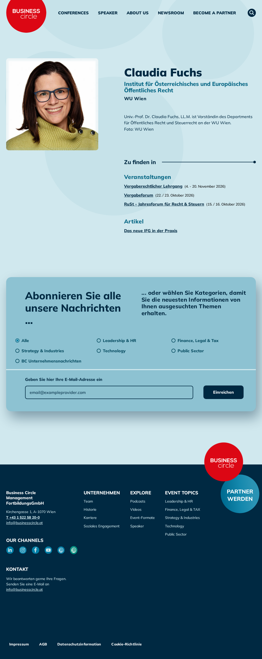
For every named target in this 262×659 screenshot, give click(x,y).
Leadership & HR (179, 501)
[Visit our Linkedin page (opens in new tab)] (10, 550)
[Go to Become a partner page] (240, 493)
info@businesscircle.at (24, 522)
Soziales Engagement (101, 526)
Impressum (19, 644)
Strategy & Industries (182, 517)
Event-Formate (142, 517)
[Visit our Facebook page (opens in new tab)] (35, 550)
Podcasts (137, 501)
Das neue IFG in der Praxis (150, 230)
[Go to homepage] (223, 461)
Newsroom (171, 12)
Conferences (73, 12)
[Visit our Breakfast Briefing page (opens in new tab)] (61, 550)
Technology (174, 526)
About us (138, 12)
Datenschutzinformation (79, 644)
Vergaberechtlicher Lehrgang (153, 186)
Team (88, 501)
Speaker (107, 12)
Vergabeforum (138, 195)
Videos (135, 509)
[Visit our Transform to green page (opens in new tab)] (74, 550)
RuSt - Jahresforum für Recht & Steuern (164, 204)
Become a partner (214, 12)
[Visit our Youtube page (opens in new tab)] (48, 550)
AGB (43, 644)
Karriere (90, 517)
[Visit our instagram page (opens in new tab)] (23, 550)
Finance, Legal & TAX (182, 509)
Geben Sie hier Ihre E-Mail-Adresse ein (63, 379)
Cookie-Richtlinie (126, 644)
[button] (252, 13)
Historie (90, 509)
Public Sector (176, 534)
